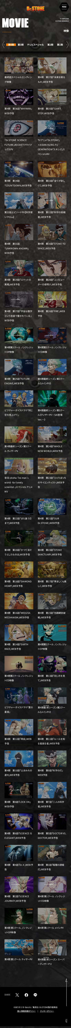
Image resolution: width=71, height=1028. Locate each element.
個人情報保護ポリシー (26, 1011)
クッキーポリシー (47, 1011)
